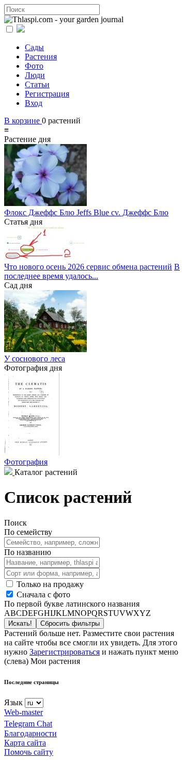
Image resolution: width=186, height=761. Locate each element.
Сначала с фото (42, 594)
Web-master (23, 712)
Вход (33, 103)
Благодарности (30, 733)
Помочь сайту (28, 752)
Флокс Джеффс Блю (40, 212)
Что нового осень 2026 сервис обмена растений (88, 266)
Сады (34, 47)
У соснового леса (34, 358)
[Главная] (9, 472)
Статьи (37, 84)
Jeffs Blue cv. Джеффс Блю (122, 212)
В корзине (23, 120)
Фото (34, 65)
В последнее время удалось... (92, 271)
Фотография (26, 461)
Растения (41, 56)
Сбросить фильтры (70, 623)
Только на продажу (49, 584)
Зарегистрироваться (64, 651)
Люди (35, 75)
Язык (13, 702)
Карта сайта (25, 742)
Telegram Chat (28, 723)
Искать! (20, 623)
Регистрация (47, 93)
